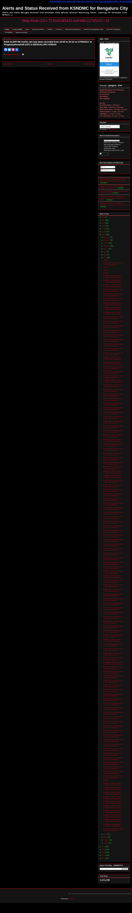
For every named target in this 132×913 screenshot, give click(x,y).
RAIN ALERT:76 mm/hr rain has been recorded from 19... (113, 549)
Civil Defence (58, 29)
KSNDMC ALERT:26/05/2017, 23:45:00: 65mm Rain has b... (112, 816)
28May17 (106, 273)
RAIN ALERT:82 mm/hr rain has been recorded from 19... (113, 463)
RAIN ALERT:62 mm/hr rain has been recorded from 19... (113, 399)
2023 (103, 217)
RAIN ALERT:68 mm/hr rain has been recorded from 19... (113, 426)
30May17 (106, 267)
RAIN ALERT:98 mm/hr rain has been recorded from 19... (113, 435)
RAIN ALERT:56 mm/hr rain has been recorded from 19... (113, 490)
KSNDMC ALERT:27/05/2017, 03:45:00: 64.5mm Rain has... (112, 784)
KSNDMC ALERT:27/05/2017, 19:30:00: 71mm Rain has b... (112, 663)
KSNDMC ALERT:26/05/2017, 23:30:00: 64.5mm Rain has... (112, 820)
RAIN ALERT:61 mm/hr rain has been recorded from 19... (113, 531)
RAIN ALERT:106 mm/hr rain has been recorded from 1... (113, 713)
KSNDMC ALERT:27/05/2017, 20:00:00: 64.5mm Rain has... (112, 476)
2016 (103, 846)
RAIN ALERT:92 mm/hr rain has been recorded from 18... (113, 776)
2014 (103, 852)
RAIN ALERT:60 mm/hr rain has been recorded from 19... (113, 413)
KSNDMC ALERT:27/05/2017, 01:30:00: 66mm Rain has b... (112, 807)
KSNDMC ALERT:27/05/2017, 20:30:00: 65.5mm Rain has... (112, 304)
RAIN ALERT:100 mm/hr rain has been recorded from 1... (113, 599)
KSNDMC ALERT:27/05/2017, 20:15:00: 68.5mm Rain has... (112, 358)
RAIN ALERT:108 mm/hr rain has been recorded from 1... (113, 676)
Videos (27, 29)
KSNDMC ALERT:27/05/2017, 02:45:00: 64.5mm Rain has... (112, 788)
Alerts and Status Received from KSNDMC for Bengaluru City (65, 8)
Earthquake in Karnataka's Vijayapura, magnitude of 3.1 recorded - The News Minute (113, 204)
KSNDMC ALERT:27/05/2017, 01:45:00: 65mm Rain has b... (112, 802)
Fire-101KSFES (8, 32)
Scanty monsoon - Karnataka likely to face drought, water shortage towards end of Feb (112, 180)
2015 (103, 849)
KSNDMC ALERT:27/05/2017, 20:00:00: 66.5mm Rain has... (112, 440)
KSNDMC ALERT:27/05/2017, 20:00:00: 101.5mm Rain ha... (113, 381)
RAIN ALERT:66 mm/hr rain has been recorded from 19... (113, 545)
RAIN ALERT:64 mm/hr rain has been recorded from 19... (113, 367)
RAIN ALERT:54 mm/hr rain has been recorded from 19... (113, 376)
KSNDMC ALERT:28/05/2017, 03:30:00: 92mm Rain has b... (112, 276)
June (105, 254)
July (105, 252)
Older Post (89, 64)
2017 (103, 234)
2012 (103, 858)
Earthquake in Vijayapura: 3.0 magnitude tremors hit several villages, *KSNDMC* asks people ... (113, 198)
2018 (103, 232)
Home (49, 64)
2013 (103, 855)
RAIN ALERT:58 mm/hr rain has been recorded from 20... (113, 295)
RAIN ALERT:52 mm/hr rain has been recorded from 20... (113, 322)
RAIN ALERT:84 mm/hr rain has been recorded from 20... (113, 349)
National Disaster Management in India (93, 29)
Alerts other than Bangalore (113, 29)
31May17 (106, 260)
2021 (103, 223)
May (105, 257)
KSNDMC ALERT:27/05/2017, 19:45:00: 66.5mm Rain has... (112, 576)
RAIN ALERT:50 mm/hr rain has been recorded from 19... (113, 395)
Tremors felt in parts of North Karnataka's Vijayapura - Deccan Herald (112, 187)
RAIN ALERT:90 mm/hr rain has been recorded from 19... (113, 567)
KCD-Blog (50, 29)
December (107, 237)
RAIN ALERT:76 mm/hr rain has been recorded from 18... (113, 772)
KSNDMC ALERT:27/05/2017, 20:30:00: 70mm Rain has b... (112, 313)
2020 (103, 226)
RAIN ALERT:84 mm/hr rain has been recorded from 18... (113, 740)
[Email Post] (22, 54)
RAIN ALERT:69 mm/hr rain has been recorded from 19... (113, 340)
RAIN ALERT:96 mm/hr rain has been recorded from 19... (113, 672)
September (107, 246)
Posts (104, 167)
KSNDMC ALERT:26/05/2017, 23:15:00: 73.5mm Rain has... (112, 825)
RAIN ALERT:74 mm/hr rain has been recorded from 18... (113, 763)
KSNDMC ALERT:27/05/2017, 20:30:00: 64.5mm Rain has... (112, 308)
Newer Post (8, 64)
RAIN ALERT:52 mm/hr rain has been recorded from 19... (113, 317)
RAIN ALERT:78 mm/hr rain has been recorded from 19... (113, 417)
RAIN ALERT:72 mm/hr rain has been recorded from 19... (113, 722)
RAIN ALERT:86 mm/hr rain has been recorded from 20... (113, 335)
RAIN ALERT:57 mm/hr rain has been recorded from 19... (113, 449)
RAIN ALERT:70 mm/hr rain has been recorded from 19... (113, 613)
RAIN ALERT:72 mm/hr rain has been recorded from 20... (113, 354)
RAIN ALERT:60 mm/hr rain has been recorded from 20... (113, 299)
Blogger (70, 898)
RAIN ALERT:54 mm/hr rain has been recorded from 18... (113, 263)
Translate (114, 129)
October (106, 243)
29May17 (106, 270)
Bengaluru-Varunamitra (21, 32)
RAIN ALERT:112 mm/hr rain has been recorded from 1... (113, 390)
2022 (103, 220)
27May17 (106, 780)
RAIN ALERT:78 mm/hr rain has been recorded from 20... (113, 345)
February (106, 840)
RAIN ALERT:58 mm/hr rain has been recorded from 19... (113, 422)
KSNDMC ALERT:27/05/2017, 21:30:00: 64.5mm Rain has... (112, 281)
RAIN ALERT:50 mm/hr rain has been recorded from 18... (113, 749)
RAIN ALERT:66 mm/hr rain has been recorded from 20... (113, 331)
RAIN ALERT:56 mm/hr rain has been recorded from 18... (113, 736)
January (106, 843)
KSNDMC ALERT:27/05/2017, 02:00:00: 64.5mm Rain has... (112, 797)
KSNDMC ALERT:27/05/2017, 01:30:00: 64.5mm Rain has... (112, 811)
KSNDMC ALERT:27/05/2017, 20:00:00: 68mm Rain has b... (112, 472)
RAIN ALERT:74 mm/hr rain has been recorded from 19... (113, 372)
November (107, 240)
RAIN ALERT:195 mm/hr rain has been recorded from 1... (113, 504)
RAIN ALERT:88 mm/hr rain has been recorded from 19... (113, 517)
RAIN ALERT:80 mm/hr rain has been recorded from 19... (113, 585)
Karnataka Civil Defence (38, 29)
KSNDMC (7, 29)
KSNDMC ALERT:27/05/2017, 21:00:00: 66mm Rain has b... (112, 285)
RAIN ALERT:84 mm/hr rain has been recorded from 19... (113, 540)
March (106, 837)
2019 (103, 229)
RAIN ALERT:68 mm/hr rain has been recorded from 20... (113, 290)
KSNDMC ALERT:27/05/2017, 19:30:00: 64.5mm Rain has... (112, 640)
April (105, 834)
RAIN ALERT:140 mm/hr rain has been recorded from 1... (113, 499)
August (106, 249)
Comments (105, 170)
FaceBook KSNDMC (17, 29)
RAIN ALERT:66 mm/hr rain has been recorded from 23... (113, 829)
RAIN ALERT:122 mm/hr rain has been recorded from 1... (113, 622)
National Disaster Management (73, 29)
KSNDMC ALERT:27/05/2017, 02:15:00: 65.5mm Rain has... (112, 793)
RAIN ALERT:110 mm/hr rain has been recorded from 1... (113, 522)
